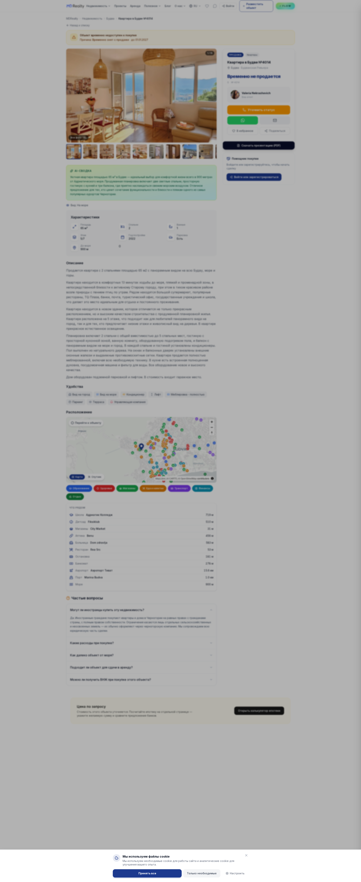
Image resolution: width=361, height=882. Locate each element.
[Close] (246, 855)
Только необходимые (202, 873)
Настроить (237, 873)
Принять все (147, 873)
